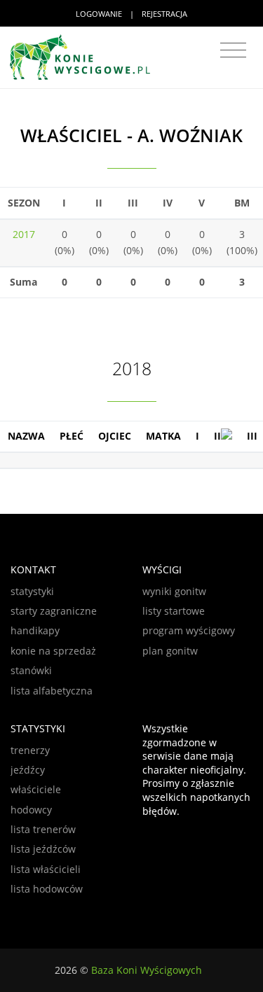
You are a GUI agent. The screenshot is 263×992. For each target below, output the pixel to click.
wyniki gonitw (174, 591)
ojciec (114, 435)
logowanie (99, 13)
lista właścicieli (46, 869)
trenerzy (30, 750)
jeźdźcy (28, 769)
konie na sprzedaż (53, 650)
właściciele (36, 789)
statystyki (32, 591)
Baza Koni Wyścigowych (146, 970)
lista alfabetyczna (52, 690)
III (252, 435)
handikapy (35, 630)
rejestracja (164, 13)
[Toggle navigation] (233, 50)
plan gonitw (170, 650)
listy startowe (173, 610)
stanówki (31, 670)
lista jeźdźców (43, 848)
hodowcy (31, 809)
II (217, 435)
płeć (71, 435)
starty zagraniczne (54, 610)
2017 (24, 234)
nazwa (26, 435)
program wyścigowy (188, 630)
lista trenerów (43, 829)
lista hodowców (47, 888)
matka (163, 435)
